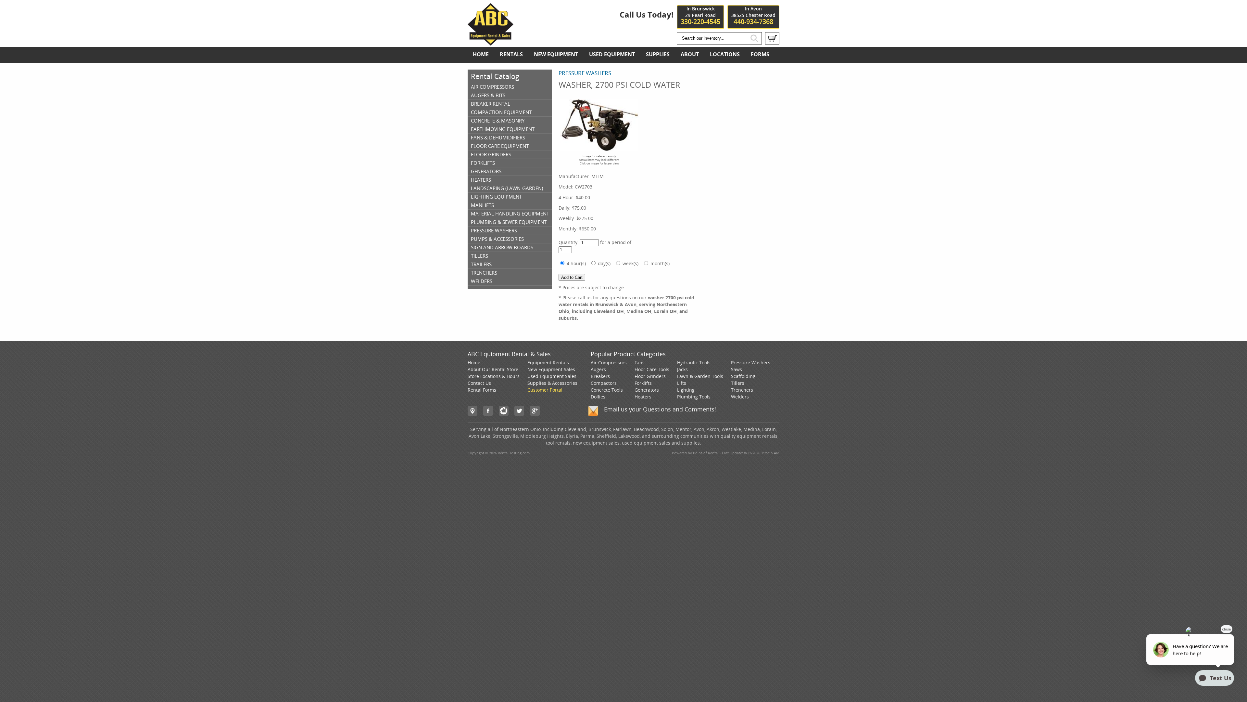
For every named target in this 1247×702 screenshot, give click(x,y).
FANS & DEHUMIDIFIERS (498, 137)
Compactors (604, 383)
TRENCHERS (484, 272)
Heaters (643, 397)
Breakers (600, 376)
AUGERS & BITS (488, 95)
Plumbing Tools (694, 397)
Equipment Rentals (548, 362)
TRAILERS (481, 264)
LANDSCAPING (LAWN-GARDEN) (507, 188)
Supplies (658, 54)
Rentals (511, 54)
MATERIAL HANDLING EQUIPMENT (510, 213)
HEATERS (481, 179)
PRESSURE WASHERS (494, 230)
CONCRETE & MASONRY (497, 120)
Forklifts (643, 383)
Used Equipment (612, 54)
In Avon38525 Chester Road (753, 15)
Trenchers (742, 390)
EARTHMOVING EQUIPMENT (503, 129)
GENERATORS (486, 171)
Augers (598, 369)
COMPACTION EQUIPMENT (501, 112)
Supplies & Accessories (552, 383)
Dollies (598, 397)
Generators (647, 390)
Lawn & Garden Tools (700, 376)
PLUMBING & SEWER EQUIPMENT (509, 222)
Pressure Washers (750, 362)
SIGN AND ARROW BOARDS (502, 247)
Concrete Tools (607, 390)
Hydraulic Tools (694, 362)
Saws (736, 369)
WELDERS (481, 281)
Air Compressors (609, 362)
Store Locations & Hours (494, 376)
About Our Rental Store (493, 369)
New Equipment (556, 54)
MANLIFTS (482, 205)
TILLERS (479, 256)
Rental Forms (482, 390)
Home (481, 54)
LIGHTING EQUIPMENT (496, 196)
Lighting (686, 390)
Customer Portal (544, 390)
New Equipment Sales (551, 369)
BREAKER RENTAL (490, 103)
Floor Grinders (650, 376)
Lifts (681, 383)
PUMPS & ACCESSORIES (497, 239)
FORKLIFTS (483, 163)
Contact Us (479, 383)
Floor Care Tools (652, 369)
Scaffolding (743, 376)
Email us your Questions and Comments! (660, 409)
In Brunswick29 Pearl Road (700, 15)
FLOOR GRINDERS (491, 154)
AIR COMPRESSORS (492, 87)
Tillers (737, 383)
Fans (640, 362)
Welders (740, 397)
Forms (760, 54)
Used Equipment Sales (551, 376)
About (690, 54)
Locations (725, 54)
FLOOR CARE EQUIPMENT (500, 146)
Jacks (682, 369)
